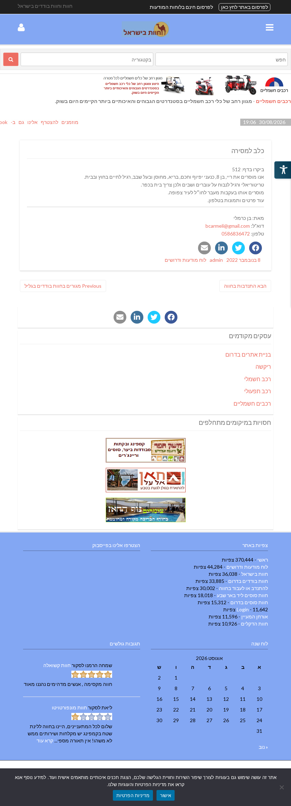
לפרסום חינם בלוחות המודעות (181, 7)
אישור (165, 795)
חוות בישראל (254, 574)
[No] (282, 787)
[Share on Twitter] (238, 248)
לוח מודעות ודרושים (185, 260)
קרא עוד (45, 740)
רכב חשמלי (257, 378)
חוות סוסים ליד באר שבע (242, 595)
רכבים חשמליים (273, 101)
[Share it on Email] (204, 248)
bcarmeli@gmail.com (227, 226)
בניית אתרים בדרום (248, 354)
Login (243, 609)
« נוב (263, 747)
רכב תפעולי (257, 391)
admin (216, 260)
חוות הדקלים (254, 624)
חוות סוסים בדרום (249, 602)
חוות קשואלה (57, 665)
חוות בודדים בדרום (248, 581)
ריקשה (263, 366)
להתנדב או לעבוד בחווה (243, 588)
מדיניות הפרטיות (132, 795)
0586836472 (235, 234)
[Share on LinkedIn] (221, 248)
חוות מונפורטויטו (69, 707)
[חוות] (145, 35)
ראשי (262, 560)
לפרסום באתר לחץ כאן (244, 7)
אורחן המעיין (254, 616)
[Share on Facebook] (255, 248)
